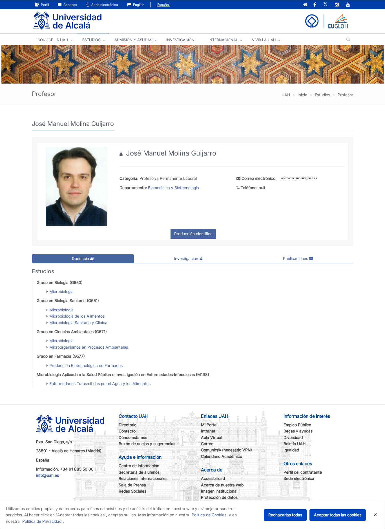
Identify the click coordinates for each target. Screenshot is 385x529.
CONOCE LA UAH (52, 40)
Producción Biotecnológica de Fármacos (86, 365)
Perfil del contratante (303, 472)
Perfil (44, 5)
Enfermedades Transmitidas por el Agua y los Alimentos (100, 383)
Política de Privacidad (41, 521)
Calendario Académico (221, 456)
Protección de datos (219, 497)
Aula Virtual (211, 437)
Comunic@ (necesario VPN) (226, 449)
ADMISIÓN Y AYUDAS (133, 40)
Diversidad (293, 437)
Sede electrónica (104, 5)
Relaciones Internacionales (143, 478)
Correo (207, 443)
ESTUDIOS (91, 40)
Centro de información (139, 465)
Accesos (70, 5)
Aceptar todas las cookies (337, 514)
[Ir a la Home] (67, 20)
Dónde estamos (133, 437)
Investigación (186, 258)
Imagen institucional (219, 491)
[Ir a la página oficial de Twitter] (325, 5)
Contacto (127, 431)
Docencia (81, 258)
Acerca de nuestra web (222, 484)
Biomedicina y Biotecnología (173, 187)
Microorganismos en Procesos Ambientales (88, 347)
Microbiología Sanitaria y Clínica (78, 322)
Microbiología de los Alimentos (77, 316)
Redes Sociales (132, 491)
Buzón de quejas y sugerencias (147, 443)
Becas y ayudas (298, 431)
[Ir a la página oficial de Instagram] (337, 5)
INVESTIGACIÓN (180, 40)
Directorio (127, 424)
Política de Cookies (209, 514)
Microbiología (61, 291)
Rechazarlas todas (285, 514)
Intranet (208, 431)
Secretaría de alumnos (139, 472)
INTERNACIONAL (223, 40)
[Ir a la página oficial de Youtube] (348, 5)
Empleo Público (297, 424)
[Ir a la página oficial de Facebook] (314, 5)
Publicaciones (296, 258)
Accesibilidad (213, 478)
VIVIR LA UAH (264, 40)
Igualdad (291, 449)
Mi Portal (209, 424)
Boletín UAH (295, 443)
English (138, 5)
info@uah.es (47, 475)
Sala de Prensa (132, 484)
